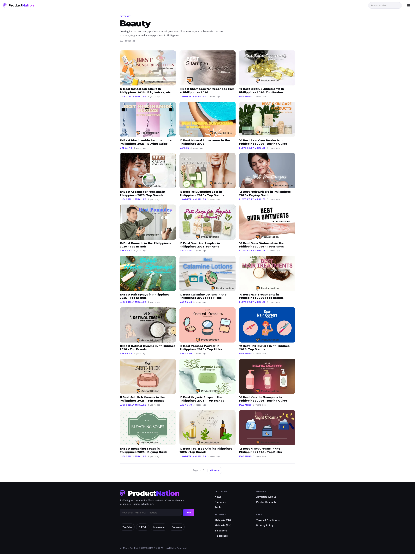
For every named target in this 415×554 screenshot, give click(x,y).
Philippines (221, 535)
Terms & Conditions (267, 520)
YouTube (127, 527)
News (218, 496)
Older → (215, 470)
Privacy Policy (264, 525)
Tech (218, 507)
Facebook (177, 527)
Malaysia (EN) (223, 520)
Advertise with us (266, 496)
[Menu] (408, 5)
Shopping (220, 502)
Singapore (221, 530)
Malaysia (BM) (223, 525)
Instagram (159, 527)
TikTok (142, 527)
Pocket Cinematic (266, 502)
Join (188, 512)
